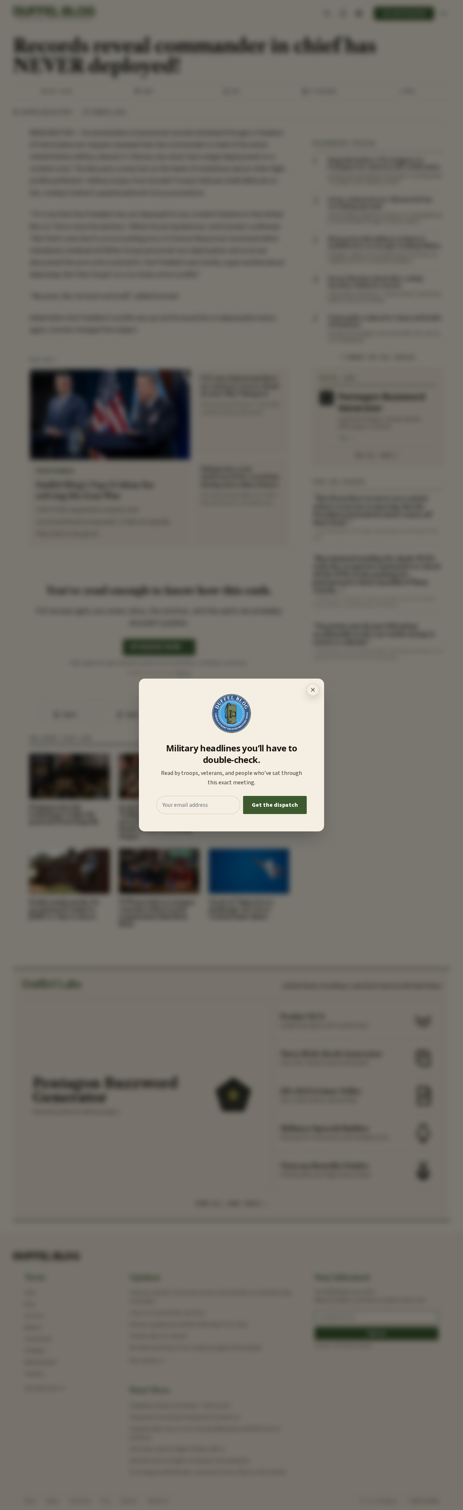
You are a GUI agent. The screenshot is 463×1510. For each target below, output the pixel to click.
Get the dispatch (275, 805)
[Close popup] (313, 690)
